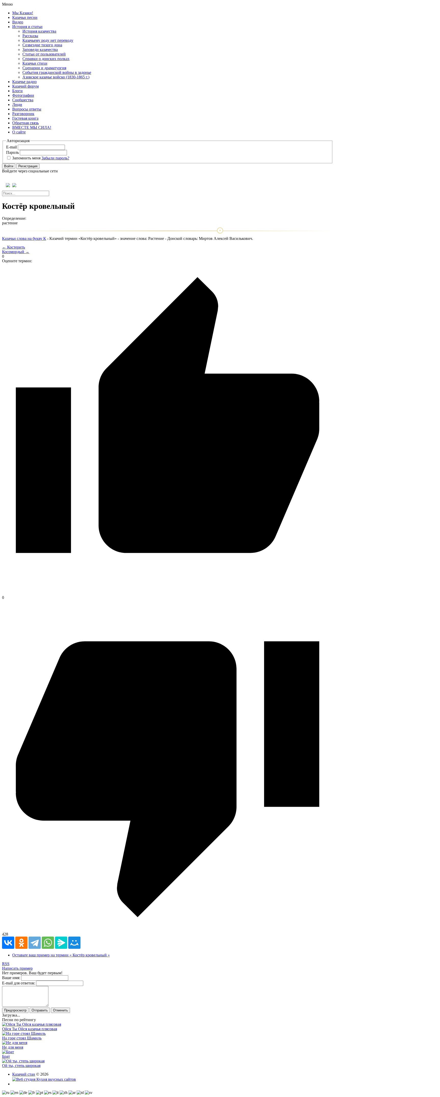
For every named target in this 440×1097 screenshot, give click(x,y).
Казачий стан (23, 1074)
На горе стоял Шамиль (22, 1038)
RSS (5, 964)
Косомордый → (15, 252)
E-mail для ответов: (18, 983)
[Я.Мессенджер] (61, 943)
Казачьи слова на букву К (24, 238)
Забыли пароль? (55, 158)
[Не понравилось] (167, 929)
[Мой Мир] (74, 943)
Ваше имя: (11, 978)
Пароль (12, 152)
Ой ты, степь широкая (21, 1065)
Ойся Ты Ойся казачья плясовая (29, 1029)
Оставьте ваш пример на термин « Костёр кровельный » (61, 955)
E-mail (11, 147)
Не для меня (12, 1047)
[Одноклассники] (21, 943)
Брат (6, 1056)
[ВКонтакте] (8, 943)
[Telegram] (35, 943)
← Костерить (13, 247)
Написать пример (17, 968)
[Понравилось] (167, 593)
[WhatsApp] (48, 943)
